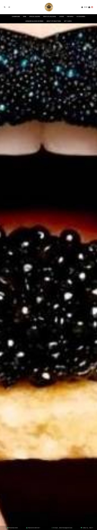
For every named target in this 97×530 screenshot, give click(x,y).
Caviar (61, 16)
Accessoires (81, 16)
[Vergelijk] (9, 7)
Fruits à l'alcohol (49, 16)
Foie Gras (70, 16)
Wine (24, 16)
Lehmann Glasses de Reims (34, 21)
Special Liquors (34, 16)
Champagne (16, 16)
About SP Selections (54, 21)
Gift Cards (68, 21)
